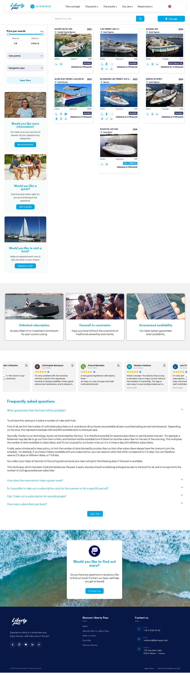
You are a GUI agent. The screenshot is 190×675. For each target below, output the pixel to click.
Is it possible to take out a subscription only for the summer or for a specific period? (57, 488)
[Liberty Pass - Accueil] (19, 622)
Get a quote (25, 206)
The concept (72, 6)
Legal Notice (149, 668)
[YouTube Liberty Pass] (26, 644)
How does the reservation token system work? (35, 480)
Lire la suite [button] (103, 388)
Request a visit (25, 266)
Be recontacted (25, 144)
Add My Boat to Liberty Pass (96, 631)
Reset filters (25, 80)
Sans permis (15, 55)
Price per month (16, 31)
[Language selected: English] (173, 6)
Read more (144, 6)
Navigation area (17, 67)
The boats (109, 6)
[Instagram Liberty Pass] (19, 644)
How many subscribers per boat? (27, 504)
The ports (90, 6)
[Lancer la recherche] (140, 19)
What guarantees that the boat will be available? (36, 410)
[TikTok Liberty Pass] (39, 644)
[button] (186, 377)
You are (126, 6)
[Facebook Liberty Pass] (12, 644)
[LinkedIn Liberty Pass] (32, 644)
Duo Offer (87, 640)
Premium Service (90, 645)
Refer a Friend (89, 635)
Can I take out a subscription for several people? (36, 496)
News (85, 626)
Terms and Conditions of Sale (169, 668)
